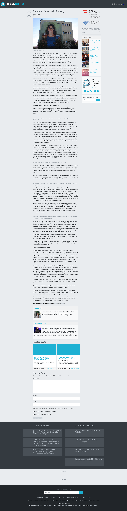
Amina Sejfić (36, 16)
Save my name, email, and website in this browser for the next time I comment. (54, 408)
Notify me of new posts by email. (42, 414)
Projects (97, 4)
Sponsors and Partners (72, 497)
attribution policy (64, 505)
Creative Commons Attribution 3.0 (46, 505)
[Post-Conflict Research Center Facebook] (85, 91)
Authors (109, 4)
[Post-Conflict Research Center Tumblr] (98, 91)
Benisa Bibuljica (43, 16)
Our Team (53, 497)
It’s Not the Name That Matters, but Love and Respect (94, 49)
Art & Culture (74, 4)
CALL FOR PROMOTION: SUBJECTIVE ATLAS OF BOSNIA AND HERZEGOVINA (43, 358)
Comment (36, 379)
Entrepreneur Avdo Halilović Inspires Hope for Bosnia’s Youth (88, 460)
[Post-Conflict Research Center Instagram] (91, 91)
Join (98, 100)
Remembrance (45, 303)
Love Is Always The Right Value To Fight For (87, 431)
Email (34, 401)
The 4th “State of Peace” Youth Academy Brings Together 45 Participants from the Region (44, 451)
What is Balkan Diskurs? (42, 497)
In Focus (82, 4)
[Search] (121, 4)
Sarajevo (53, 303)
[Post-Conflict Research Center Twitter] (88, 91)
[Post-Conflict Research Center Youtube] (95, 91)
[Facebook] (113, 4)
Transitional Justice (60, 303)
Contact (83, 497)
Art (34, 303)
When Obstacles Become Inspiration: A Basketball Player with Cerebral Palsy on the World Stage (47, 432)
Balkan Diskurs (51, 368)
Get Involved (61, 497)
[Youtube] (117, 4)
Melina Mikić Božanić (74, 368)
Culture (39, 303)
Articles (67, 4)
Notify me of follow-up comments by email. (45, 411)
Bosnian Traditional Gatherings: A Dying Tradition (87, 450)
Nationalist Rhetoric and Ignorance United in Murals (67, 357)
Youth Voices (90, 4)
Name (35, 395)
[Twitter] (115, 4)
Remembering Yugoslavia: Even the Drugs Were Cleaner (94, 57)
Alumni (103, 4)
